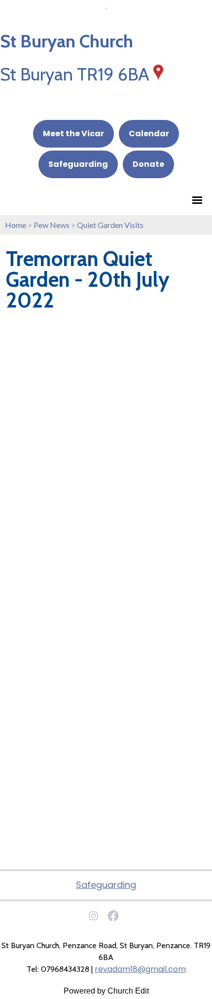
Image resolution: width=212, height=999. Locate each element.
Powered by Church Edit (106, 991)
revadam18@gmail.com (140, 969)
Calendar (149, 133)
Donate (148, 164)
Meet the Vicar (73, 133)
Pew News (52, 225)
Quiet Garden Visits (110, 225)
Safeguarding (78, 164)
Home (15, 225)
